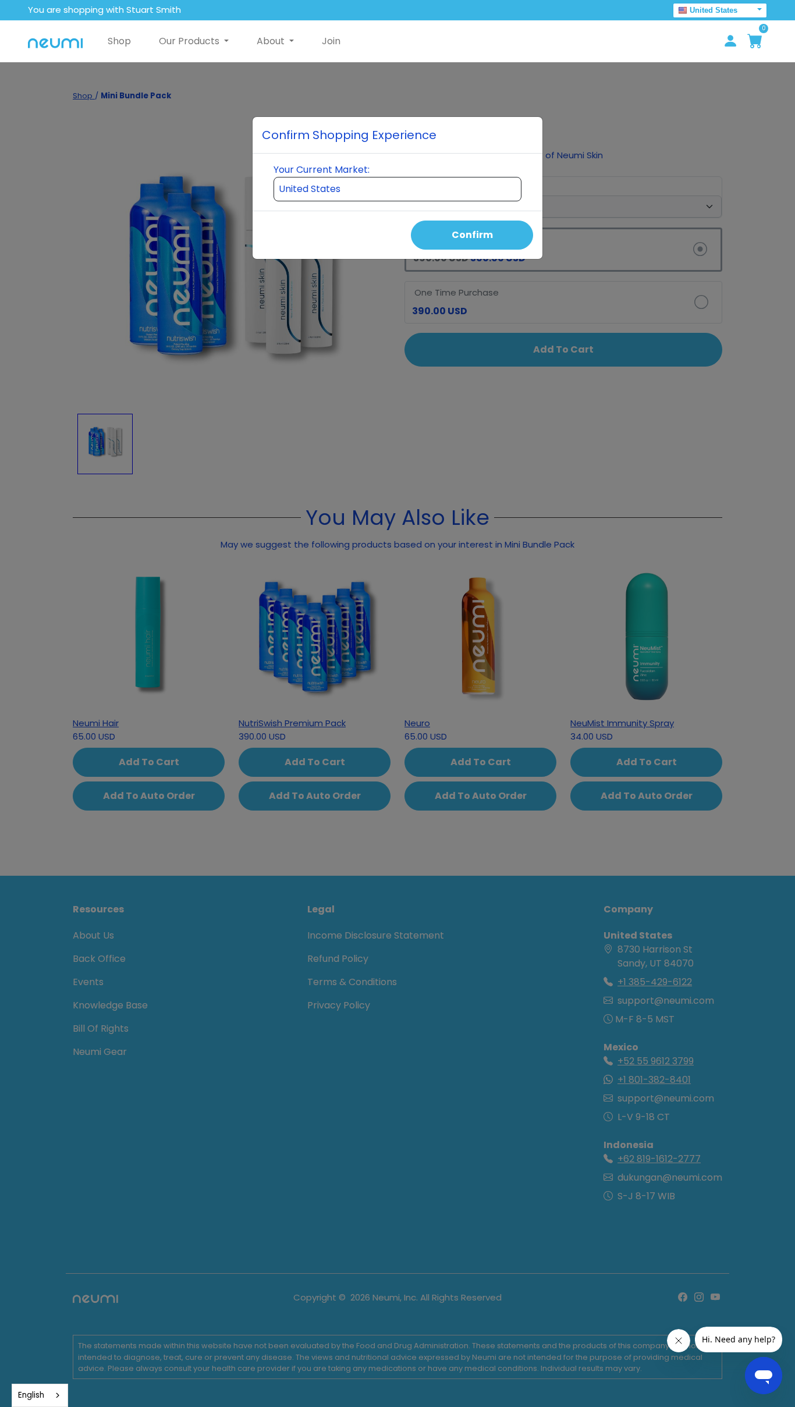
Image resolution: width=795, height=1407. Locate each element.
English (31, 1395)
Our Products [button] (190, 41)
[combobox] (40, 1395)
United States (713, 10)
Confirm (472, 234)
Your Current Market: (322, 169)
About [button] (272, 41)
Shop (119, 41)
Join (331, 41)
